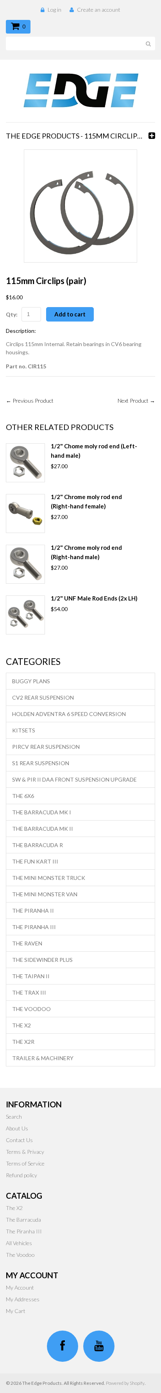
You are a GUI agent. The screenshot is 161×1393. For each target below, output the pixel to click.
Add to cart (70, 314)
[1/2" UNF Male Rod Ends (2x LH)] (25, 614)
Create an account (98, 9)
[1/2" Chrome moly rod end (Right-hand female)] (25, 513)
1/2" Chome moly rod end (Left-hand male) (94, 450)
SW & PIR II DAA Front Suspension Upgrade (74, 779)
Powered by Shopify (125, 1383)
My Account (20, 1287)
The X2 (21, 1025)
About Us (17, 1128)
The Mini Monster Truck (48, 877)
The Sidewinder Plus (42, 959)
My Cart (15, 1311)
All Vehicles (19, 1243)
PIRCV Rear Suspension (46, 746)
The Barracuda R (37, 845)
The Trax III (29, 992)
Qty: (12, 314)
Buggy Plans (31, 681)
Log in (54, 9)
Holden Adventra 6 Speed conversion (69, 714)
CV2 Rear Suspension (43, 697)
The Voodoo (31, 1009)
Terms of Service (25, 1163)
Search (14, 1116)
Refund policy (21, 1175)
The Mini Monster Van (44, 894)
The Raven (27, 943)
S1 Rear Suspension (40, 763)
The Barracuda (23, 1219)
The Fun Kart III (35, 861)
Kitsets (23, 730)
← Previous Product (30, 400)
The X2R (23, 1041)
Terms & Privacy (25, 1151)
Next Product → (136, 400)
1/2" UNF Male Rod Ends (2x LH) (94, 598)
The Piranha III (34, 927)
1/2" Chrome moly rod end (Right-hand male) (86, 552)
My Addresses (22, 1299)
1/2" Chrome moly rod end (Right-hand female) (86, 501)
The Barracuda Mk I (41, 812)
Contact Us (19, 1140)
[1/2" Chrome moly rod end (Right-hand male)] (25, 564)
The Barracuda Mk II (42, 828)
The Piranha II (33, 910)
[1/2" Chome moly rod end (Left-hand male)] (25, 462)
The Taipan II (31, 976)
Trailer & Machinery (42, 1058)
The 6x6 (23, 795)
